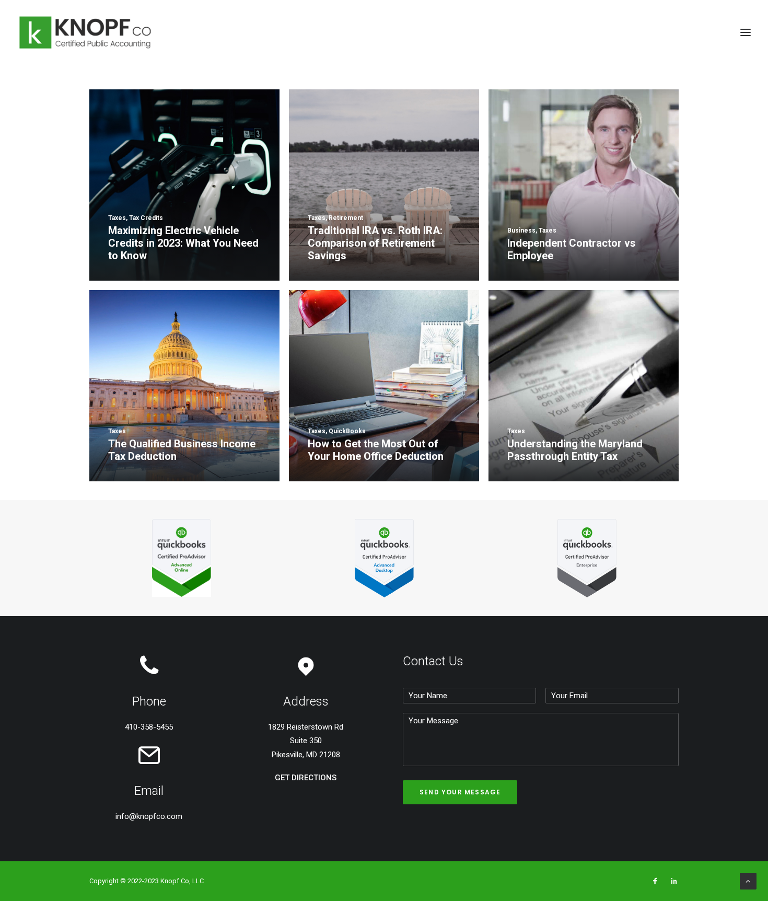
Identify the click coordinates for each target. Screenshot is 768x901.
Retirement (412, 68)
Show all (267, 68)
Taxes (506, 68)
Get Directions (305, 777)
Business (309, 68)
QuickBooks (358, 68)
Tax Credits (464, 68)
